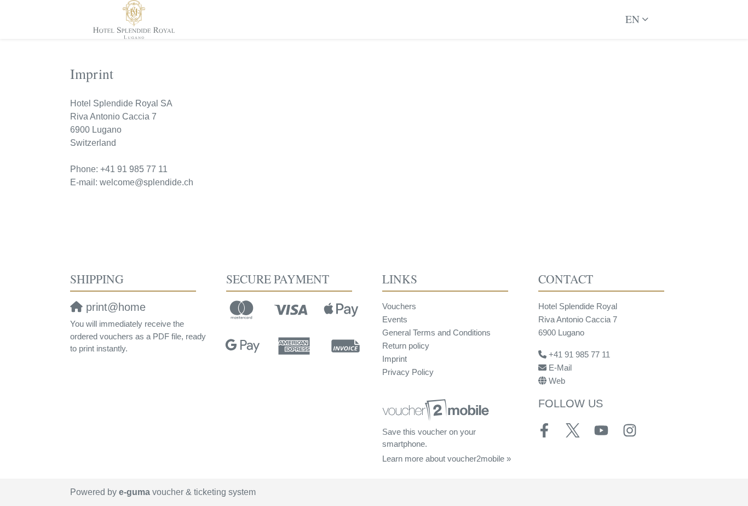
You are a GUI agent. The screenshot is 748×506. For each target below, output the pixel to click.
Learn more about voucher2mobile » (446, 458)
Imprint (394, 358)
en (632, 19)
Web (557, 380)
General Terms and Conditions (436, 332)
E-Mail (560, 367)
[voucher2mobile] (437, 409)
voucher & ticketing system (187, 492)
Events (394, 319)
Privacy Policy (408, 372)
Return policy (405, 345)
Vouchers (399, 306)
